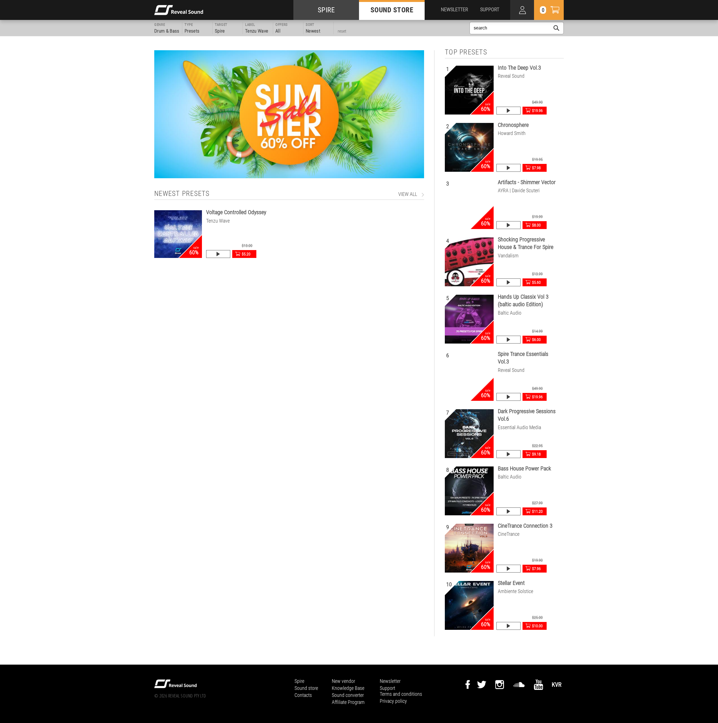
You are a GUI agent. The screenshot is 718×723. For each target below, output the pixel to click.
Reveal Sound (511, 76)
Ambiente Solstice (515, 591)
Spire (299, 681)
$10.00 (537, 626)
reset (342, 31)
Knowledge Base (348, 688)
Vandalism (508, 255)
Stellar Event (511, 583)
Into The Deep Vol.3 (519, 67)
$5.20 (246, 254)
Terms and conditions (401, 694)
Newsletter (390, 681)
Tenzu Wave (218, 221)
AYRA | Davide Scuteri (519, 190)
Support (387, 688)
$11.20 (537, 511)
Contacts (303, 695)
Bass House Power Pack (524, 468)
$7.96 (536, 568)
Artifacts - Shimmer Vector (527, 182)
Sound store (306, 688)
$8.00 (536, 225)
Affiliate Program (348, 702)
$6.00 (536, 339)
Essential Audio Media (519, 427)
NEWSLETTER (454, 9)
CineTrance (508, 534)
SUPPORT (489, 9)
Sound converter (348, 695)
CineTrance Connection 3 (525, 525)
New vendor (343, 681)
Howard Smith (512, 133)
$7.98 (536, 168)
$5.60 (536, 282)
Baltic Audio (509, 313)
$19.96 (537, 110)
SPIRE (326, 10)
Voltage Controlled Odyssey (236, 212)
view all (407, 194)
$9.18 (536, 454)
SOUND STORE (391, 10)
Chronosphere (513, 125)
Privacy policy (393, 701)
